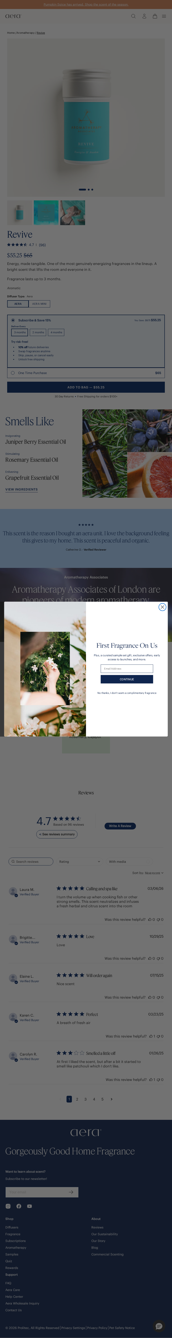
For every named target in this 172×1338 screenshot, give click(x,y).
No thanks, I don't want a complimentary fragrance (126, 692)
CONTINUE (127, 679)
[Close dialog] (162, 607)
